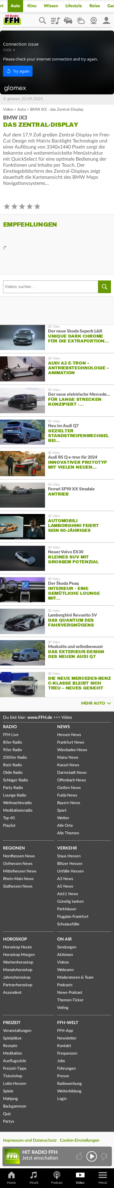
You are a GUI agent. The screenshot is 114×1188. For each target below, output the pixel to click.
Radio (10, 727)
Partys (8, 1122)
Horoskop (15, 939)
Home (11, 1182)
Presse (63, 1076)
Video (8, 110)
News (63, 727)
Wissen (51, 6)
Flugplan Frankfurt (72, 917)
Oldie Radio (12, 773)
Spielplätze (12, 1038)
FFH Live (11, 735)
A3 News (65, 879)
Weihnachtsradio (17, 803)
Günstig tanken (70, 902)
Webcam (93, 18)
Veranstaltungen (17, 1031)
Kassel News (68, 765)
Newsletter (67, 1038)
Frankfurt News (70, 743)
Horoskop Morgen (19, 955)
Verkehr (67, 848)
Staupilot (68, 18)
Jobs (61, 1061)
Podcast (57, 1182)
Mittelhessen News (19, 871)
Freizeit (11, 1023)
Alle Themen (68, 833)
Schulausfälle (68, 924)
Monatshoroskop (17, 970)
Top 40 (9, 818)
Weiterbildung (69, 1091)
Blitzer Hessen (69, 864)
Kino (31, 6)
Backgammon (14, 1106)
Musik (34, 1182)
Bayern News (68, 803)
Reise (94, 6)
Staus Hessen (69, 856)
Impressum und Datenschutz (30, 1140)
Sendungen (66, 947)
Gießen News (69, 788)
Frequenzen (67, 1053)
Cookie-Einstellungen (79, 1140)
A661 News (67, 894)
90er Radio (12, 750)
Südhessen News (18, 887)
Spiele (8, 1091)
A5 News (65, 887)
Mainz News (67, 758)
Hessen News (69, 735)
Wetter (80, 18)
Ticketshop (12, 1076)
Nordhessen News (19, 856)
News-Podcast (69, 993)
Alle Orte (65, 826)
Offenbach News (71, 780)
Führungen (66, 1069)
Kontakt (64, 1046)
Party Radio (13, 788)
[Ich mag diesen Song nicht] (103, 1156)
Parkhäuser (67, 909)
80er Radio (12, 743)
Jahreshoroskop (16, 978)
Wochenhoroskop (18, 962)
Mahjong (10, 1099)
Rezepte (10, 1046)
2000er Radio (15, 758)
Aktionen (65, 955)
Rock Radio (12, 765)
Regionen (14, 848)
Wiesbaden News (72, 750)
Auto (15, 6)
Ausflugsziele (14, 1061)
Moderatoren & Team (75, 978)
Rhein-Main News (18, 879)
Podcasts (65, 985)
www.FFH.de (39, 717)
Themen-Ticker (70, 1000)
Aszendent (12, 993)
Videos (63, 962)
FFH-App (65, 1031)
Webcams (65, 970)
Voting (62, 1008)
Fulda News (67, 795)
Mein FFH (106, 18)
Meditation (12, 1053)
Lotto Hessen (14, 1084)
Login (62, 1099)
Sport (62, 811)
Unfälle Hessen (70, 871)
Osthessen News (18, 864)
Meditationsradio (17, 811)
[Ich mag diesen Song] (79, 1156)
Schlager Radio (15, 780)
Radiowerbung (69, 1084)
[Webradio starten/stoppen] (91, 1156)
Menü (102, 1182)
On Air (64, 939)
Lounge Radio (14, 795)
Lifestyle (73, 6)
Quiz (7, 1114)
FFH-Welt (67, 1023)
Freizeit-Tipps (14, 1069)
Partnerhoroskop (17, 985)
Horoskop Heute (17, 947)
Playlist (55, 18)
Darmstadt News (72, 773)
